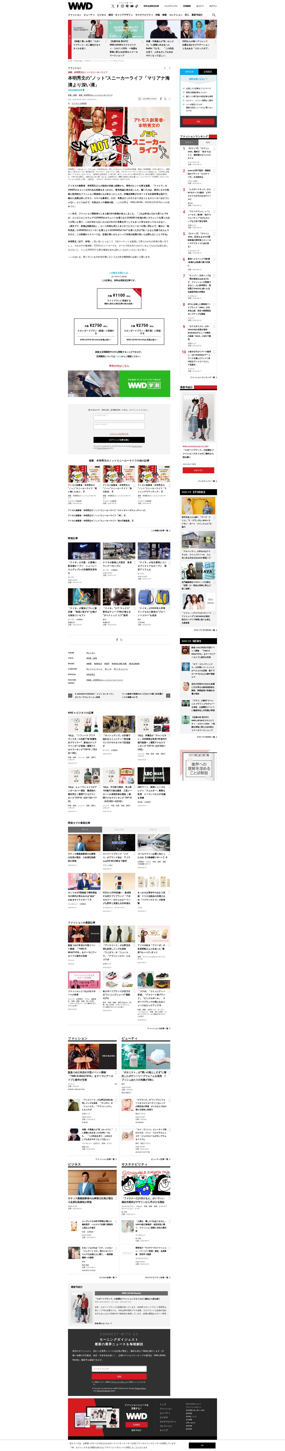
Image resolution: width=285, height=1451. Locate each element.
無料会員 (189, 71)
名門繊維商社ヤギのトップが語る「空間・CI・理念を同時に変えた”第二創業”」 (196, 585)
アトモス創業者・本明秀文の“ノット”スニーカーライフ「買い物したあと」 (82, 488)
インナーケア (119, 908)
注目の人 (97, 1143)
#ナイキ (108, 669)
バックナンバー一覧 (206, 481)
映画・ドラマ (107, 1143)
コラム (148, 862)
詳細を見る (198, 470)
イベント (71, 960)
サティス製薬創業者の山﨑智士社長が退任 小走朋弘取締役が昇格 (82, 857)
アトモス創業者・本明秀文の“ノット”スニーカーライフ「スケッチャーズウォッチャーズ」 (107, 510)
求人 (187, 15)
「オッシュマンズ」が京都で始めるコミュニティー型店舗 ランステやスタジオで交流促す (117, 740)
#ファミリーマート (95, 669)
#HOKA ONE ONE (119, 664)
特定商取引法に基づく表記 (195, 1410)
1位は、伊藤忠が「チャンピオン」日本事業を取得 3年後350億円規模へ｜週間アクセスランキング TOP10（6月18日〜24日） (152, 742)
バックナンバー (171, 6)
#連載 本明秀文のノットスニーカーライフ (105, 680)
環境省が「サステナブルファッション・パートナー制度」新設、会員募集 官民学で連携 (151, 1251)
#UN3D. (85, 1122)
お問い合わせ (190, 1423)
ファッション (74, 15)
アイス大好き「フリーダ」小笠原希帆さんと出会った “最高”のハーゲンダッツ (151, 949)
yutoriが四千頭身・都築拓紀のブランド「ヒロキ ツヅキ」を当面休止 (199, 173)
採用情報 (189, 1426)
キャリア (164, 1430)
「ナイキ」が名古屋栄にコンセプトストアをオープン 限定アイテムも (152, 566)
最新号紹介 (197, 15)
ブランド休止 (108, 865)
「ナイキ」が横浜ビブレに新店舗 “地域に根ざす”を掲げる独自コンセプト (82, 611)
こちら (118, 356)
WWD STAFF (72, 580)
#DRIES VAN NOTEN (76, 1089)
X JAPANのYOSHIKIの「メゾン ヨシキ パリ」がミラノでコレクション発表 (95, 695)
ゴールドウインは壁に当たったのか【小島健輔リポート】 (151, 856)
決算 (83, 1232)
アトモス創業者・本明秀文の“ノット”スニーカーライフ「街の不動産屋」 (99, 521)
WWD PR (204, 630)
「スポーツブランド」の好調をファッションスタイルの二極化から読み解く (127, 1299)
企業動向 (114, 570)
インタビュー (73, 904)
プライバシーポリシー (119, 1382)
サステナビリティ (144, 15)
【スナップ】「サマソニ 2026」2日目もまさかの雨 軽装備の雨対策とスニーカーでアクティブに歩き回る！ (200, 240)
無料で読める (123, 1003)
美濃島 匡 (71, 622)
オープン (71, 577)
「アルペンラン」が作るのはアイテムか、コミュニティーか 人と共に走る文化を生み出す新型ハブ (196, 554)
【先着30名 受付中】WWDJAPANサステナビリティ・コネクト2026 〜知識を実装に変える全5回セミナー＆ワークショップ (124, 48)
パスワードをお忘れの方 (119, 434)
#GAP (106, 664)
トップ (163, 1404)
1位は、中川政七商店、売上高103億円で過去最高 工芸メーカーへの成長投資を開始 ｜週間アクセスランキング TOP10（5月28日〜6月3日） (117, 794)
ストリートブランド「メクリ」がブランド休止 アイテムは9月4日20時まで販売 (116, 857)
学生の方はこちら (119, 365)
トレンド (81, 757)
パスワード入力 (101, 424)
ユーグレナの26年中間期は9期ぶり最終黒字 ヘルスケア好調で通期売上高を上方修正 (97, 1224)
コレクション (175, 15)
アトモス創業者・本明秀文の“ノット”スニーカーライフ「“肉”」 (95, 515)
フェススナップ (193, 162)
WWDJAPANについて (193, 1404)
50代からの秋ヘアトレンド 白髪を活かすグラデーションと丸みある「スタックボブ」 (196, 45)
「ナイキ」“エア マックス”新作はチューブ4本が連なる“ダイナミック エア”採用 (117, 611)
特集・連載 (161, 15)
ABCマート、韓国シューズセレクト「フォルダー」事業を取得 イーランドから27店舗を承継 (152, 792)
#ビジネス (91, 653)
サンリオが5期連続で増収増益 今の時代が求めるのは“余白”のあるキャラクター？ (82, 896)
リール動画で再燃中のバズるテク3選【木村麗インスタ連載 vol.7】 (142, 695)
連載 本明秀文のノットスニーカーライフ (87, 72)
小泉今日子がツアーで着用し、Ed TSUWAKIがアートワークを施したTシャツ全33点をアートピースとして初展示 (199, 358)
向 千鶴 (124, 1212)
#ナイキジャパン (121, 669)
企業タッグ (107, 964)
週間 (208, 142)
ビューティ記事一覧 (159, 1159)
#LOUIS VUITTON (143, 1152)
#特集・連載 (92, 658)
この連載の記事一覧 (159, 531)
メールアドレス (101, 415)
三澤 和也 (141, 622)
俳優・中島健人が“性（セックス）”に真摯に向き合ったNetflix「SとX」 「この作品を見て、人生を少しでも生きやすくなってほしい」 (160, 48)
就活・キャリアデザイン (121, 15)
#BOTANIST (126, 1093)
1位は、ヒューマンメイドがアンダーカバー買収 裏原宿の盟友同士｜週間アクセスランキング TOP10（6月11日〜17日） (82, 794)
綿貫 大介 (85, 1147)
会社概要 (189, 1419)
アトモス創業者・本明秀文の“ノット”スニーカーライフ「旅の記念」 (117, 488)
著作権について (191, 1416)
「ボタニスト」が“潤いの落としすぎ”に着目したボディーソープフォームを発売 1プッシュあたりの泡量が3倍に (144, 1076)
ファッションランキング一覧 (202, 377)
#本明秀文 (91, 674)
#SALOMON (134, 664)
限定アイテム (140, 1114)
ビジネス (101, 15)
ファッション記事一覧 (105, 1159)
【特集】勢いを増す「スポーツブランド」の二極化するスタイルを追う (86, 45)
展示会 (190, 203)
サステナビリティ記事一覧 (156, 1277)
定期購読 (187, 6)
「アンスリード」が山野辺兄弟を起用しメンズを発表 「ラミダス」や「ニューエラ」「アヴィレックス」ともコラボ (116, 952)
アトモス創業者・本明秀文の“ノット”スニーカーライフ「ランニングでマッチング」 (152, 488)
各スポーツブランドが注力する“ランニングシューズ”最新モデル (116, 995)
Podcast (139, 1206)
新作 (104, 620)
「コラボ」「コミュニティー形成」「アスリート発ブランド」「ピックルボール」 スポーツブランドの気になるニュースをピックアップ (151, 998)
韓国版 (140, 802)
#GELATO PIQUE (88, 1270)
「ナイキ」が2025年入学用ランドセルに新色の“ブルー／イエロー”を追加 (152, 611)
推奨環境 (189, 1413)
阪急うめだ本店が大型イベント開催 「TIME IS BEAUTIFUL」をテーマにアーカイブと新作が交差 (82, 950)
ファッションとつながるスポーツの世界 (82, 993)
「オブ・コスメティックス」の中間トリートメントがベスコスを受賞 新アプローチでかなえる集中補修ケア (203, 670)
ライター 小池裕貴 (79, 103)
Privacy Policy (137, 446)
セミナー (200, 6)
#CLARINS (140, 1122)
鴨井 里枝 (85, 1265)
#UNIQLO (98, 664)
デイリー (189, 142)
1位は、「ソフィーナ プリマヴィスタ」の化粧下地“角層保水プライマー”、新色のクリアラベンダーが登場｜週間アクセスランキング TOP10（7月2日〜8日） (82, 744)
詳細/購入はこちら (102, 1323)
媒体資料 (189, 1429)
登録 (198, 122)
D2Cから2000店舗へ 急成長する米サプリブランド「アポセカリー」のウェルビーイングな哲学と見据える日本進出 (117, 897)
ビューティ (89, 15)
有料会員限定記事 (151, 6)
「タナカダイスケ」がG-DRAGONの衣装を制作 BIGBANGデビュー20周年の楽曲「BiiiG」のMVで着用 (199, 332)
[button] (214, 14)
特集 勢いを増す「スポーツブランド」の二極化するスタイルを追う (82, 1003)
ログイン (213, 6)
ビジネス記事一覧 (107, 1277)
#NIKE (89, 664)
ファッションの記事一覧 (157, 1028)
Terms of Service (103, 448)
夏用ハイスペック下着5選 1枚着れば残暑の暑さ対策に (200, 262)
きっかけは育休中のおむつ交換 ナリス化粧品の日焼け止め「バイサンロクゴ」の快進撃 (151, 897)
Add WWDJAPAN (149, 99)
